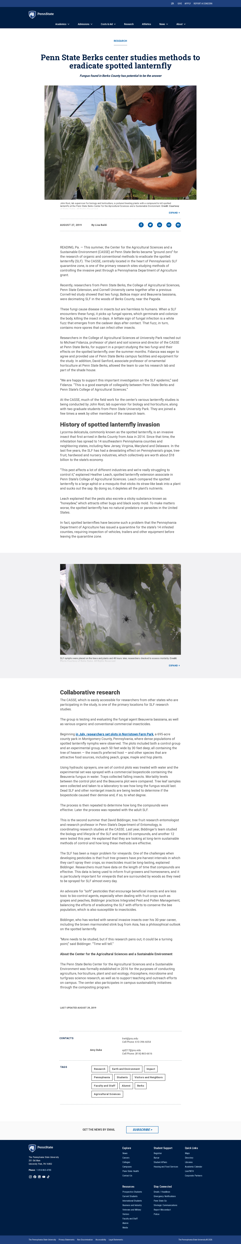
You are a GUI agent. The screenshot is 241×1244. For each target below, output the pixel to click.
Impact (151, 1068)
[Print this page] (178, 225)
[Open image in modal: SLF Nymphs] (120, 609)
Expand (173, 212)
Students (122, 1077)
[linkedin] (159, 225)
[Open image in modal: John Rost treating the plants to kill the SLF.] (120, 142)
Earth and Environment (126, 1068)
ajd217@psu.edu (131, 1050)
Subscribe (141, 1129)
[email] (168, 225)
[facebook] (141, 225)
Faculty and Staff (104, 1085)
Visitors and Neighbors (149, 1077)
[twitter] (150, 225)
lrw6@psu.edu (130, 1038)
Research (120, 41)
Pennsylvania (102, 1077)
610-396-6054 (143, 1041)
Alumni (126, 1085)
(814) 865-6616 (143, 1053)
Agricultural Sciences (107, 1094)
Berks (140, 1085)
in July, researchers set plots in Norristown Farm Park (114, 734)
